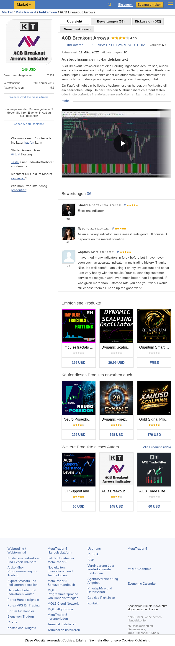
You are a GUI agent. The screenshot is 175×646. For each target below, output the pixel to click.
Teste (15, 162)
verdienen (18, 178)
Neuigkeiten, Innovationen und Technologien (60, 571)
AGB (91, 560)
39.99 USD (116, 362)
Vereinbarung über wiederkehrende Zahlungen (101, 569)
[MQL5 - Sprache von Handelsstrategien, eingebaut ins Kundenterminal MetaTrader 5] (7, 5)
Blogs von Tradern (21, 616)
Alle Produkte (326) (157, 447)
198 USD (116, 434)
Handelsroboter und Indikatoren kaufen (22, 592)
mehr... (67, 100)
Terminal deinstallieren (64, 630)
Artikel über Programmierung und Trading (23, 571)
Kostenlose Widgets (22, 628)
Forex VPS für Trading (24, 605)
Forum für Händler (21, 611)
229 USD (78, 434)
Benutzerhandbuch (61, 582)
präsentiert (18, 190)
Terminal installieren (62, 624)
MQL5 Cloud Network (63, 603)
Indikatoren (75, 45)
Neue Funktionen (77, 29)
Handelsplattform (60, 550)
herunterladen (58, 616)
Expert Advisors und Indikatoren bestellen (23, 582)
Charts (12, 622)
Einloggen (125, 4)
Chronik (93, 554)
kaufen (29, 142)
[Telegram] (137, 599)
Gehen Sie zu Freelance (29, 124)
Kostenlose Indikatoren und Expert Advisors (24, 560)
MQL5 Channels (139, 569)
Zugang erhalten (150, 4)
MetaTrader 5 (137, 548)
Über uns (94, 548)
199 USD (78, 362)
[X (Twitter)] (145, 599)
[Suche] (109, 4)
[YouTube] (152, 599)
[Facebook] (130, 599)
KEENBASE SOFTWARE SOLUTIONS (119, 45)
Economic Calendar (142, 583)
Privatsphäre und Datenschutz (100, 590)
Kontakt (93, 603)
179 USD (154, 434)
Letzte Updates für (61, 560)
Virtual (16, 154)
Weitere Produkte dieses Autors (29, 97)
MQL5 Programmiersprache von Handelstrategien (63, 594)
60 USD (79, 506)
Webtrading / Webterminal (17, 550)
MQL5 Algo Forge (60, 609)
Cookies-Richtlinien (101, 597)
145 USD (116, 506)
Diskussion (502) (148, 21)
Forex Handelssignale (23, 599)
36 (89, 193)
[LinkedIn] (159, 599)
